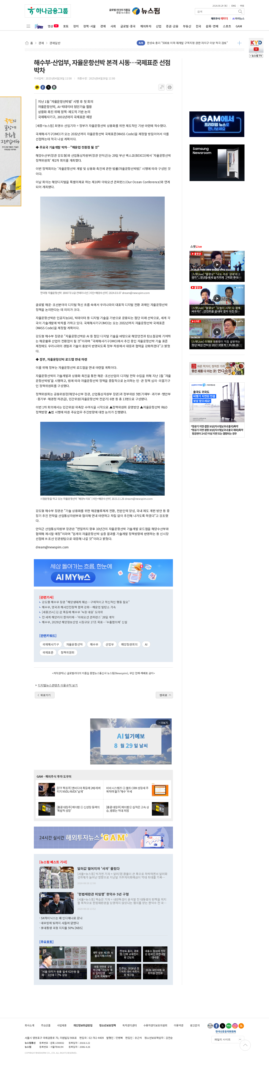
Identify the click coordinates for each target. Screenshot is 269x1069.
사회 (113, 26)
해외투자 (145, 26)
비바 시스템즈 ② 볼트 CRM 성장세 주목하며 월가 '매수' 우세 (127, 789)
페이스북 (42, 87)
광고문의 (195, 1025)
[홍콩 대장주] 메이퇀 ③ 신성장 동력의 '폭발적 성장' (78, 808)
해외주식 (219, 18)
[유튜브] (210, 1026)
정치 (76, 26)
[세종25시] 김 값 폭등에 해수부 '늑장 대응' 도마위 (72, 612)
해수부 (94, 644)
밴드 (54, 87)
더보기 (239, 43)
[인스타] (235, 1026)
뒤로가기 (45, 695)
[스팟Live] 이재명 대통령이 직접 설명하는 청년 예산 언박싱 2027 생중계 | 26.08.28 (216, 343)
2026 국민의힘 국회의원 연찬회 (155, 971)
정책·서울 (89, 26)
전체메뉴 (28, 26)
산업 (158, 26)
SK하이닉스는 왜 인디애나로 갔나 (61, 918)
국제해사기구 (50, 644)
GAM (239, 26)
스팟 (196, 246)
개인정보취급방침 (82, 1025)
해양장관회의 (129, 644)
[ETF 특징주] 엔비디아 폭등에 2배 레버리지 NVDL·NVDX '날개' (78, 789)
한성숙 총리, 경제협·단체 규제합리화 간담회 (129, 954)
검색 (240, 11)
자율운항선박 (74, 644)
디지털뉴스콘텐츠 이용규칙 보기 (58, 685)
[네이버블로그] (228, 1026)
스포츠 (227, 26)
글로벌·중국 (128, 26)
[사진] (56, 877)
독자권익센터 (129, 1025)
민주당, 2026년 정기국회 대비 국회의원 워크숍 (129, 971)
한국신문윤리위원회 (226, 1032)
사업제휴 (62, 1025)
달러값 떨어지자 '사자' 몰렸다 (98, 869)
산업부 (110, 644)
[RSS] (241, 1026)
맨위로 (163, 695)
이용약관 (178, 1025)
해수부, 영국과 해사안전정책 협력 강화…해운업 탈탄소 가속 (79, 607)
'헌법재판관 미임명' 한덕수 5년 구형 (103, 894)
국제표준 (47, 652)
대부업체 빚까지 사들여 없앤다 (60, 923)
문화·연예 (212, 26)
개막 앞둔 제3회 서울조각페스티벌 (103, 954)
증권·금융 (172, 26)
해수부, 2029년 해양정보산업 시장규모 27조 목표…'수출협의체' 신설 (84, 622)
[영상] (217, 266)
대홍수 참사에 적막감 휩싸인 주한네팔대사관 (155, 954)
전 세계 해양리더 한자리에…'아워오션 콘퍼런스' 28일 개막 (78, 617)
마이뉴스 (238, 18)
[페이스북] (216, 1026)
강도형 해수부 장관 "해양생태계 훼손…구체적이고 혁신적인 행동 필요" (86, 602)
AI (146, 644)
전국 (198, 26)
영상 (50, 26)
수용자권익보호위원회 (155, 1025)
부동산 (187, 26)
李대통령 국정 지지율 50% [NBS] (62, 928)
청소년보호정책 (107, 1025)
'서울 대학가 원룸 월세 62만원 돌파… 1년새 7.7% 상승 (61, 973)
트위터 (48, 87)
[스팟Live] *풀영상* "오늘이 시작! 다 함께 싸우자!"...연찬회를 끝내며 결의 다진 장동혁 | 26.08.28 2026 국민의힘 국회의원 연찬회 (217, 309)
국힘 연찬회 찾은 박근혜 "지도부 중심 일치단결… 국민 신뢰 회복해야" (102, 971)
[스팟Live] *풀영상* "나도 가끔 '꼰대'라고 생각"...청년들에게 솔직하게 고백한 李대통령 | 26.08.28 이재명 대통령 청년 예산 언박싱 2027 (216, 275)
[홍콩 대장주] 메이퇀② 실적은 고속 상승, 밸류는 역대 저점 (127, 808)
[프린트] (169, 87)
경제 (103, 26)
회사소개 (29, 1025)
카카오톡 (37, 87)
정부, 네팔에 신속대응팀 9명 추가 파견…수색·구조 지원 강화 (182, 43)
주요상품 (46, 1025)
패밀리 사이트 (222, 1039)
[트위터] (222, 1026)
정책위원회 (67, 652)
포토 (66, 26)
